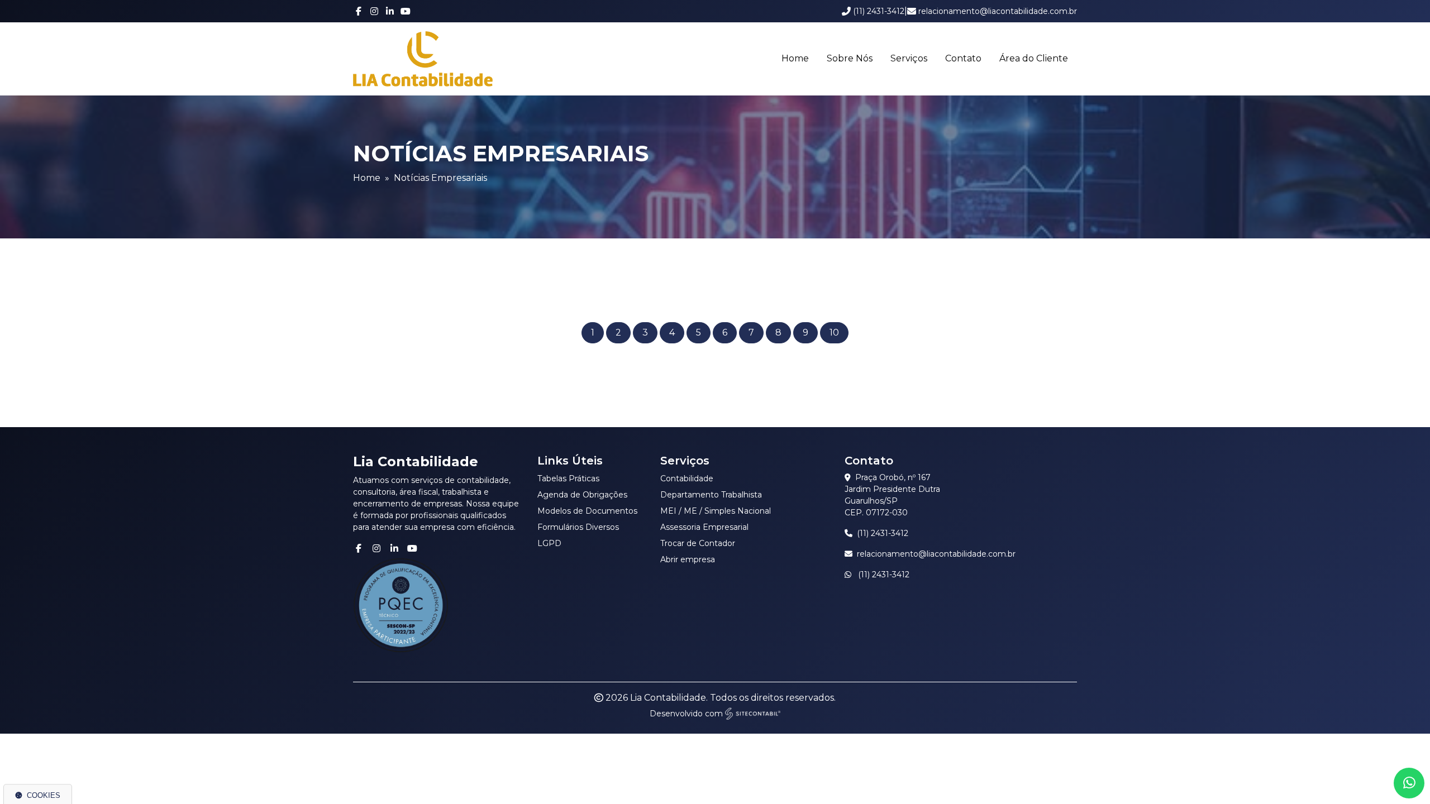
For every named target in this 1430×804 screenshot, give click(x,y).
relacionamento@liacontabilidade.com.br (936, 554)
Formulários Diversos (578, 527)
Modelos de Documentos (587, 511)
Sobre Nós (850, 58)
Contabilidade (686, 478)
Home (795, 58)
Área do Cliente (1033, 58)
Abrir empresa (687, 559)
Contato (963, 58)
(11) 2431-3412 (882, 533)
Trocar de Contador (697, 543)
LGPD (549, 543)
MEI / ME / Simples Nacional (715, 511)
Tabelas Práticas (568, 478)
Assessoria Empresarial (704, 527)
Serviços (908, 58)
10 (834, 332)
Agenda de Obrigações (582, 495)
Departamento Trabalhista (711, 495)
